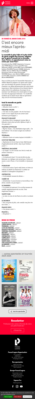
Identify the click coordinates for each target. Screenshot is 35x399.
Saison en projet (17, 364)
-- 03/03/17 (9, 237)
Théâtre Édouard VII (17, 374)
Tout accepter (8, 397)
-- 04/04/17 (12, 242)
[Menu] (32, 3)
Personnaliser (27, 397)
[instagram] (17, 387)
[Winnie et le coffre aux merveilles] (9, 270)
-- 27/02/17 (10, 227)
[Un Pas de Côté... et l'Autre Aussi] (25, 270)
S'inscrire (17, 330)
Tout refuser (17, 397)
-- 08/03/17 (8, 234)
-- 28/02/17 (12, 231)
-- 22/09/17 (6, 246)
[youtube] (21, 387)
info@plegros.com (17, 358)
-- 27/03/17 (8, 244)
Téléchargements (17, 383)
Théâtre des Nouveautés (17, 375)
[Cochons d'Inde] (25, 295)
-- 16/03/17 (11, 223)
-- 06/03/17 (8, 232)
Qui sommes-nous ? (18, 373)
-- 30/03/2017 (9, 239)
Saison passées (17, 367)
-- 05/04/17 (9, 241)
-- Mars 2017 (11, 229)
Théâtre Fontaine (17, 377)
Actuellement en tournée (17, 366)
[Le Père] (9, 295)
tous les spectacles (19, 311)
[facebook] (13, 387)
